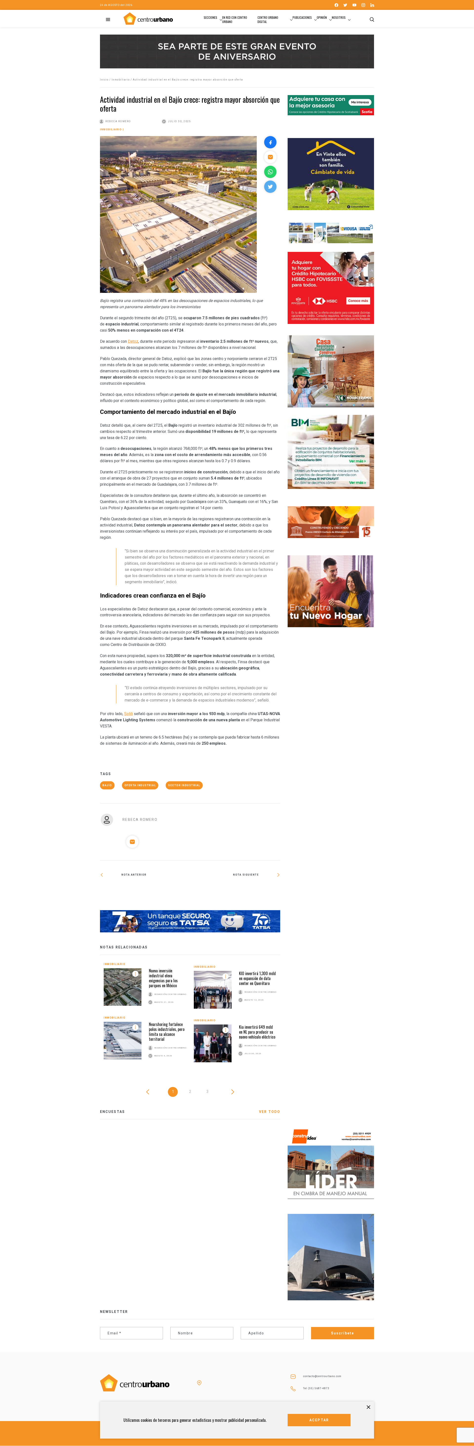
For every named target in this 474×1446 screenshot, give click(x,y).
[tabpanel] (190, 1016)
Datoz (133, 341)
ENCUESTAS (112, 1112)
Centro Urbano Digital (267, 19)
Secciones (210, 17)
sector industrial (184, 785)
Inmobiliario (121, 79)
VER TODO (269, 1112)
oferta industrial (140, 785)
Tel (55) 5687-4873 (316, 1388)
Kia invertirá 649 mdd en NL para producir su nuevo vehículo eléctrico (257, 1032)
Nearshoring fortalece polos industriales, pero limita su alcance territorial (166, 1031)
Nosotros (339, 17)
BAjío (107, 785)
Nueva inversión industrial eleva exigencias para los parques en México (163, 978)
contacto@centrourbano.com (322, 1376)
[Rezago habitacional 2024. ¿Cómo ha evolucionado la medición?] (235, 891)
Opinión (322, 17)
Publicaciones (302, 17)
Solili (128, 713)
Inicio (104, 79)
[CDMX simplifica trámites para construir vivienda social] (145, 891)
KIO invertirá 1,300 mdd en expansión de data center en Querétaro (257, 978)
